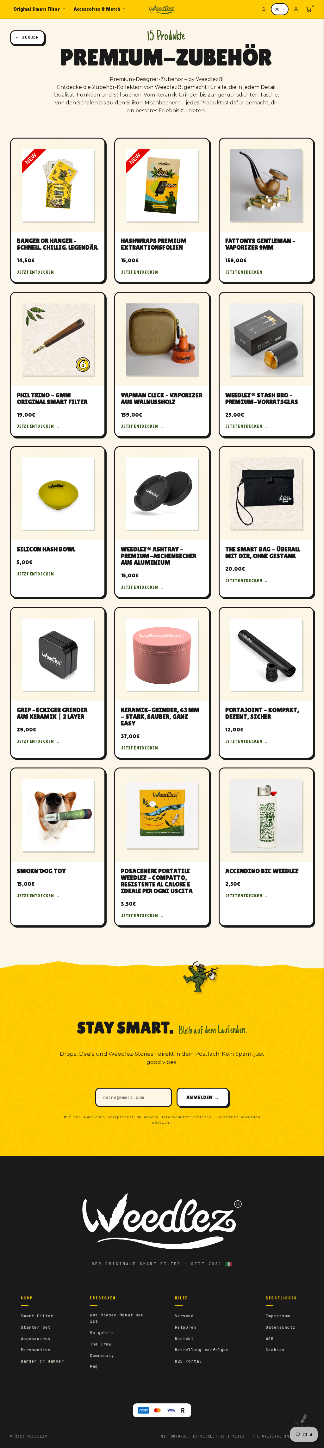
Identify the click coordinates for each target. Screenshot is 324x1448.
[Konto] (295, 9)
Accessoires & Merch (97, 9)
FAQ (94, 1366)
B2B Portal (188, 1361)
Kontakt (184, 1338)
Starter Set (36, 1327)
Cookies (275, 1349)
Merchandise (36, 1349)
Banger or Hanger (42, 1361)
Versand (184, 1316)
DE (277, 9)
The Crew (100, 1344)
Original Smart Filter (36, 9)
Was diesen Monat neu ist (117, 1318)
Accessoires (36, 1338)
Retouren (185, 1327)
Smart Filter (37, 1316)
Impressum (278, 1316)
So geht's (102, 1332)
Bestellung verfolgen (202, 1349)
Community (102, 1355)
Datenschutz (281, 1327)
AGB (270, 1338)
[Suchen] (263, 9)
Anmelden (202, 1097)
